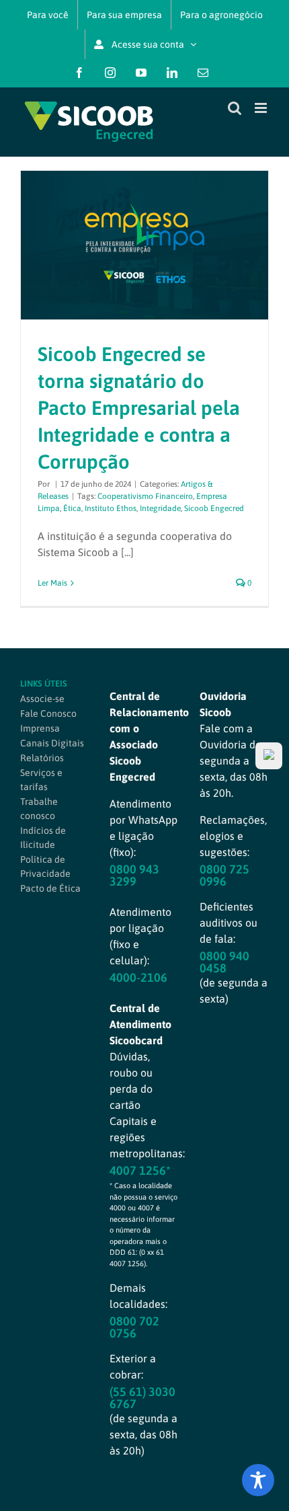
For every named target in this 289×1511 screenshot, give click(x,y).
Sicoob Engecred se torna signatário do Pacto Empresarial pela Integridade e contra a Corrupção (139, 407)
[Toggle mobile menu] (262, 108)
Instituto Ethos (110, 508)
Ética (72, 508)
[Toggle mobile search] (234, 108)
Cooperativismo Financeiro (145, 496)
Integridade (160, 508)
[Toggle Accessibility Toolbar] (258, 1480)
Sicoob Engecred (214, 508)
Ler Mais (52, 583)
